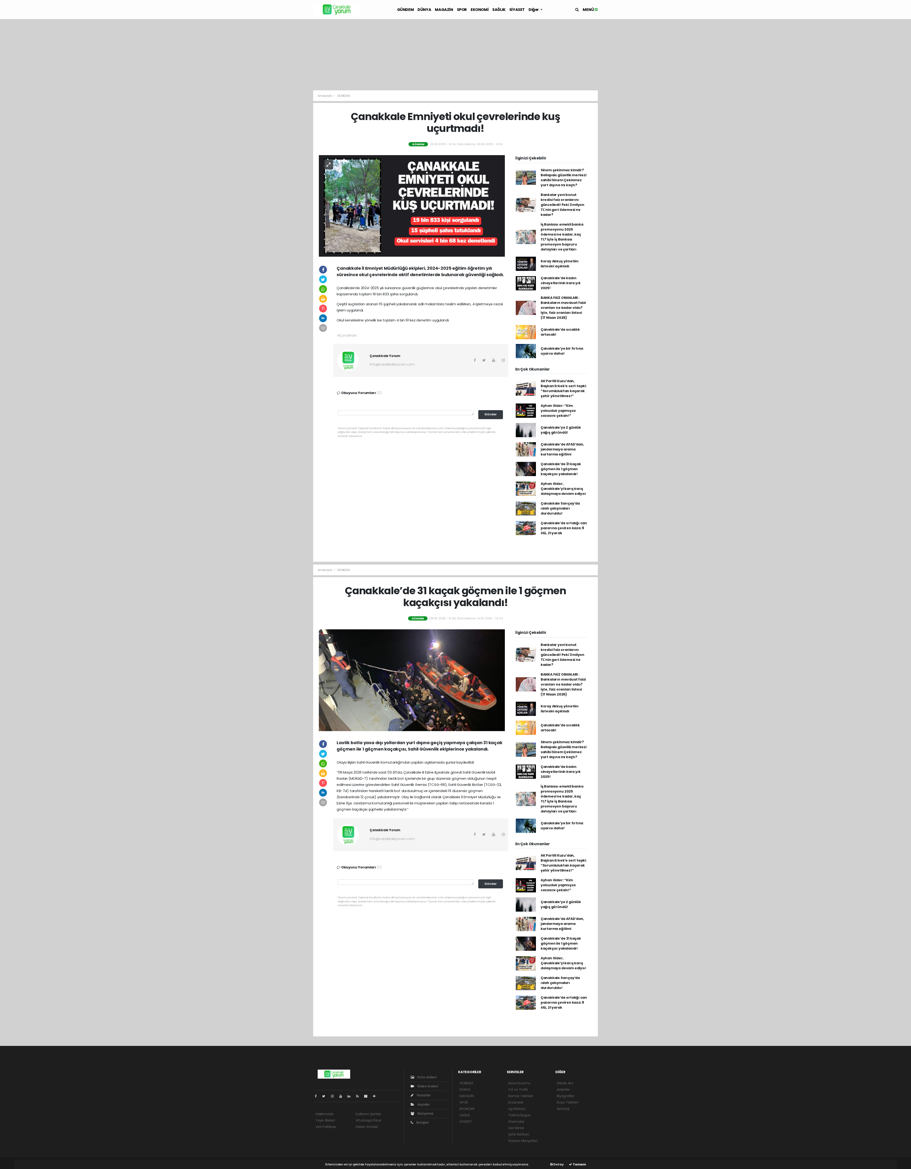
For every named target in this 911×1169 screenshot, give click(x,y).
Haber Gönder (367, 1126)
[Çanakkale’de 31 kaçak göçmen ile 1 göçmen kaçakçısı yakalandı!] (412, 679)
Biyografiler (566, 1096)
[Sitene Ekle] (376, 1096)
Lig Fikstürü (516, 1108)
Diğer (534, 9)
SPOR (462, 9)
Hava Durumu (519, 1083)
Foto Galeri (427, 1077)
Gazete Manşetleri (523, 1140)
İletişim (422, 1122)
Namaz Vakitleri (520, 1096)
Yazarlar (423, 1095)
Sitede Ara (565, 1083)
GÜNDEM (405, 9)
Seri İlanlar (516, 1128)
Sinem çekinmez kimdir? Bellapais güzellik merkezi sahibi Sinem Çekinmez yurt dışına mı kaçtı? (563, 177)
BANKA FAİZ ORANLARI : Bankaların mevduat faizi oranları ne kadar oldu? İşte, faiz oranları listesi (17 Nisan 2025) (563, 307)
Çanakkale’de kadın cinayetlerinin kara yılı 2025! (561, 283)
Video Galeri (427, 1086)
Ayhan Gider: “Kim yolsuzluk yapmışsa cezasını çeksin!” (558, 410)
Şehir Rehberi (518, 1134)
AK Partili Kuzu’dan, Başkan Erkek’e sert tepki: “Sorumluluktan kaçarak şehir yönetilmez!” (564, 388)
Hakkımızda (325, 1114)
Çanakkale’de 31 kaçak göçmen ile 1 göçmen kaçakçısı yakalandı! (561, 469)
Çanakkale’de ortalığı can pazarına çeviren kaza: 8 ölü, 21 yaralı (564, 528)
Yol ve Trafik (518, 1089)
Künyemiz (425, 1113)
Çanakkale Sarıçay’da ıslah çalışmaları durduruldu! (560, 508)
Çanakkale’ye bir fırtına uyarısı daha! (562, 351)
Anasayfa (325, 95)
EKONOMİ (479, 9)
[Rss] (359, 1096)
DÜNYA (424, 9)
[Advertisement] (455, 55)
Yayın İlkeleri (325, 1120)
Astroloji (563, 1108)
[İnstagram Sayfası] (334, 1096)
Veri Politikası (326, 1126)
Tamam (579, 1164)
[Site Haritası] (367, 1096)
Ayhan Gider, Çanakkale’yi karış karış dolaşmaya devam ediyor (563, 488)
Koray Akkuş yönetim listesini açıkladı (559, 264)
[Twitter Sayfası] (325, 1096)
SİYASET (517, 9)
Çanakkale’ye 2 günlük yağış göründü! (561, 430)
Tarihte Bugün (519, 1115)
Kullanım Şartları (368, 1114)
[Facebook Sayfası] (318, 1096)
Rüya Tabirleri (567, 1102)
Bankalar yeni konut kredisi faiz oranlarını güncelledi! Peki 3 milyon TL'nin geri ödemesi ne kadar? (562, 204)
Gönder (490, 414)
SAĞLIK (499, 9)
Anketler (563, 1089)
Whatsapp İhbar (368, 1120)
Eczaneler (516, 1102)
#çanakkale (347, 335)
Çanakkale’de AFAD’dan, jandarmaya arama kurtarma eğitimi (562, 449)
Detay (558, 1164)
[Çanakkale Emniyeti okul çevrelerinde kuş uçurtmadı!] (412, 205)
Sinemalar (516, 1121)
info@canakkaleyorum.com (392, 364)
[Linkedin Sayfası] (351, 1096)
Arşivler (423, 1104)
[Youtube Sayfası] (342, 1096)
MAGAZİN (444, 9)
